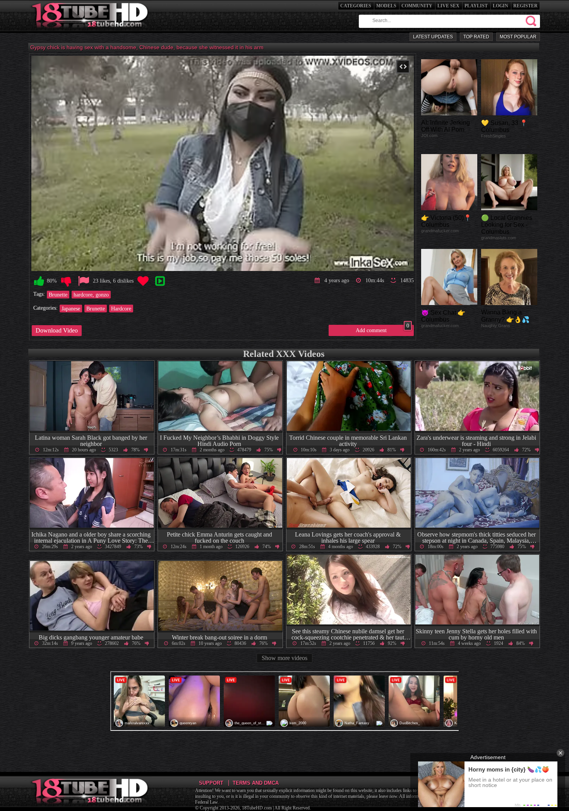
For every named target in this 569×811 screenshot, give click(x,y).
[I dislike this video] (66, 281)
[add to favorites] (143, 281)
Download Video (57, 330)
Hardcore (121, 308)
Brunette (58, 294)
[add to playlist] (160, 281)
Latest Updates (433, 36)
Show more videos (284, 658)
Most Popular (518, 36)
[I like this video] (39, 281)
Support (211, 783)
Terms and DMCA (256, 783)
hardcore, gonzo (91, 294)
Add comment (382, 329)
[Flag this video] (83, 281)
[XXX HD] (90, 30)
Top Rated (476, 36)
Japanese (71, 308)
